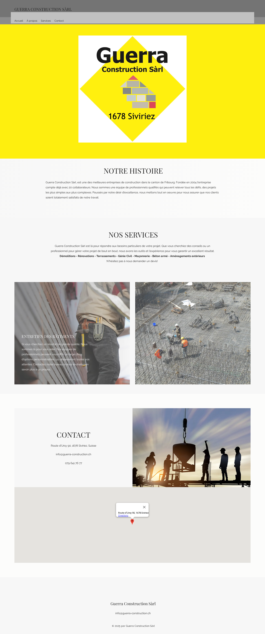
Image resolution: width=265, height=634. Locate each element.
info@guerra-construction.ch (73, 454)
